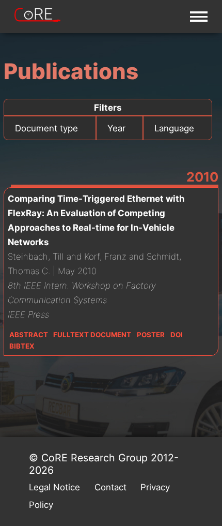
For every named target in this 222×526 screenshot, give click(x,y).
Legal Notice (54, 487)
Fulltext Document (92, 334)
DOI (176, 334)
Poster (151, 334)
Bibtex (22, 346)
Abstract (28, 334)
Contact (110, 487)
